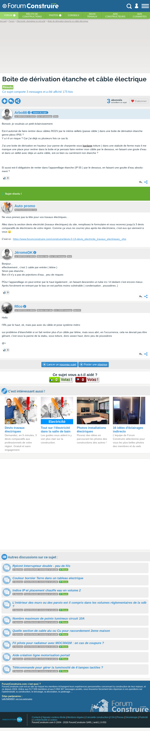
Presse (120, 717)
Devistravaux (92, 15)
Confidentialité (40, 720)
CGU (112, 717)
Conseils (73, 15)
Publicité (143, 717)
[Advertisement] (75, 504)
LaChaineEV (8, 699)
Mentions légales (75, 717)
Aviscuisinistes (140, 15)
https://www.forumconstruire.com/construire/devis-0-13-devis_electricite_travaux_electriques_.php (69, 239)
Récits (32, 15)
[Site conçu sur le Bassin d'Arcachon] (12, 719)
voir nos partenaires (24, 699)
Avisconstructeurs (115, 15)
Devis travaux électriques (15, 429)
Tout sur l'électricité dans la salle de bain (55, 429)
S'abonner (140, 101)
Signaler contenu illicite (53, 717)
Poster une (95, 364)
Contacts (36, 717)
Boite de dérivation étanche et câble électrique (74, 79)
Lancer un (61, 364)
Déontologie (131, 717)
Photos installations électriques (91, 429)
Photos (53, 15)
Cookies (53, 720)
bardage (87, 145)
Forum (8, 15)
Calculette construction (97, 717)
